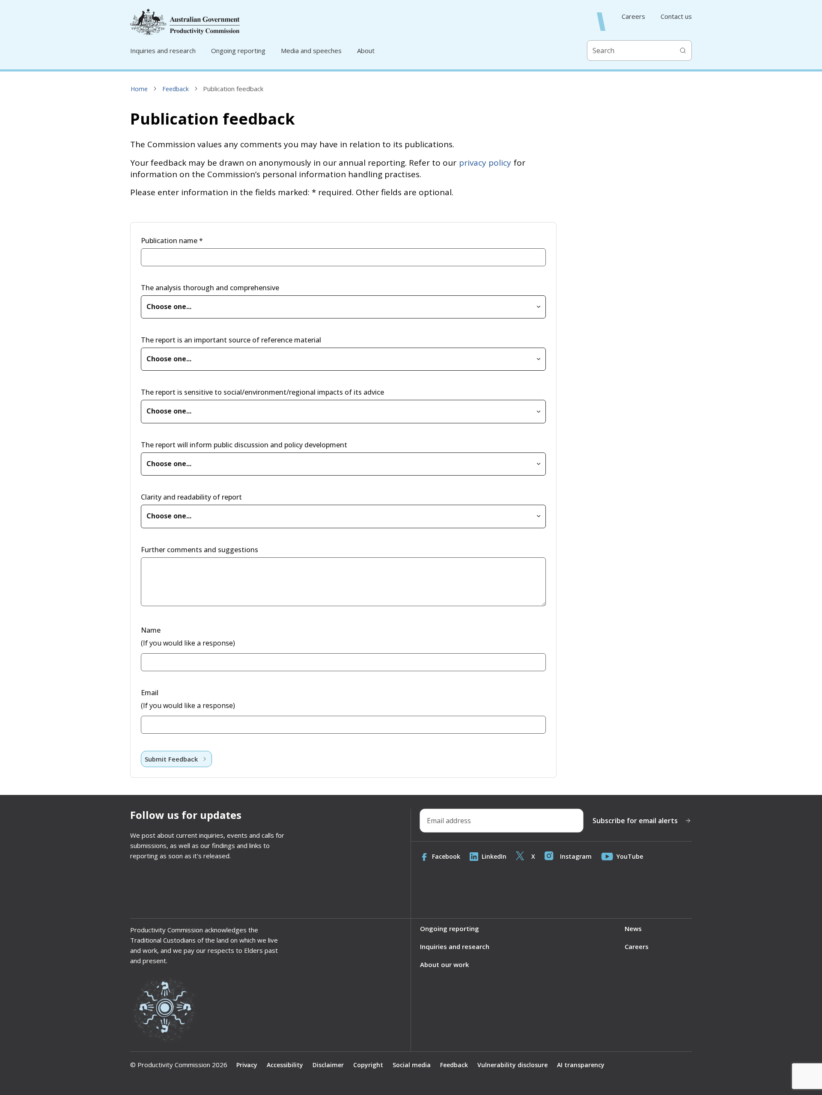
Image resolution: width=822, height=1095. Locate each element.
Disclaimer (328, 1065)
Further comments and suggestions (199, 549)
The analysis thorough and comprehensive (210, 287)
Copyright (368, 1065)
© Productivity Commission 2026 (178, 1065)
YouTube (629, 856)
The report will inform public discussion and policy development (244, 444)
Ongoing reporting (238, 50)
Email (149, 692)
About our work (444, 964)
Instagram (576, 856)
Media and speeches (311, 50)
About (366, 50)
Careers (633, 16)
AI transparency (581, 1065)
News (633, 928)
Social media (412, 1065)
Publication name (172, 240)
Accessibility (285, 1065)
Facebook (446, 856)
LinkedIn (494, 856)
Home (139, 89)
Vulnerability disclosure (512, 1065)
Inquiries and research (163, 50)
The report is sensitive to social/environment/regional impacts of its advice (262, 392)
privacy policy (485, 162)
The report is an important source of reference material (231, 340)
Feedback (175, 89)
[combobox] (343, 306)
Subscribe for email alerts (635, 820)
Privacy (246, 1065)
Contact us (676, 16)
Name (151, 630)
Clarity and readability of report (191, 497)
